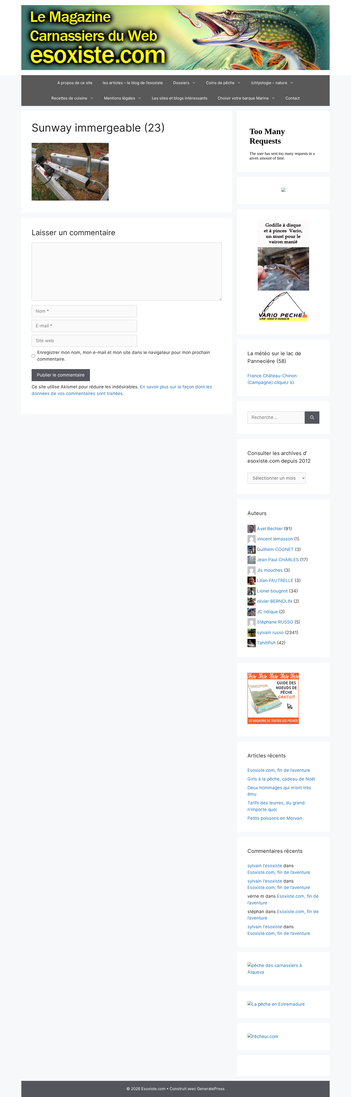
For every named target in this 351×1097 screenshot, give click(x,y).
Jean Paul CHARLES (278, 559)
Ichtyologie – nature (269, 82)
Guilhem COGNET (275, 549)
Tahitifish (266, 642)
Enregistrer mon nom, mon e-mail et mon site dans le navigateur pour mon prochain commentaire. (123, 356)
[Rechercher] (312, 417)
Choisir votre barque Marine (243, 98)
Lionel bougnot (272, 590)
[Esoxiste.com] (175, 37)
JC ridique (267, 611)
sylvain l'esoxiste (264, 865)
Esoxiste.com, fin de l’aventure (278, 770)
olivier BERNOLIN (274, 601)
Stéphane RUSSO (275, 622)
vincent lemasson (275, 538)
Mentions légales (119, 98)
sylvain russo (270, 632)
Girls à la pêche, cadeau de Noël (281, 779)
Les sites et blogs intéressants (179, 98)
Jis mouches (270, 569)
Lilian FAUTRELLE (275, 580)
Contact (292, 98)
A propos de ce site (75, 82)
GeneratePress (211, 1088)
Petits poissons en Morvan (274, 818)
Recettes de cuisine (69, 98)
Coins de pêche (220, 82)
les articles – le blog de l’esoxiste (133, 82)
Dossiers (181, 82)
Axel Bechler (270, 528)
